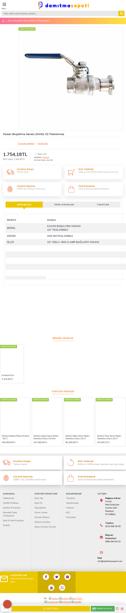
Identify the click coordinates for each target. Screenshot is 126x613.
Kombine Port (8, 375)
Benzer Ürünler (63, 338)
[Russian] (65, 602)
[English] (64, 598)
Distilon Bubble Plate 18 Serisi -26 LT (15, 437)
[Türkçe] (54, 598)
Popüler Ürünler (63, 391)
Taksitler (103, 204)
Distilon (45, 157)
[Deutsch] (75, 598)
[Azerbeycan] (51, 602)
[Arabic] (76, 602)
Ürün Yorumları (64, 204)
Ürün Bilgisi (24, 204)
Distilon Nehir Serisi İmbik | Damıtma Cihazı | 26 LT (77, 437)
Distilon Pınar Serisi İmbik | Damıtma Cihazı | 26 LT (109, 437)
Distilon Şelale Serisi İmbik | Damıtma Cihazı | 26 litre (45, 437)
